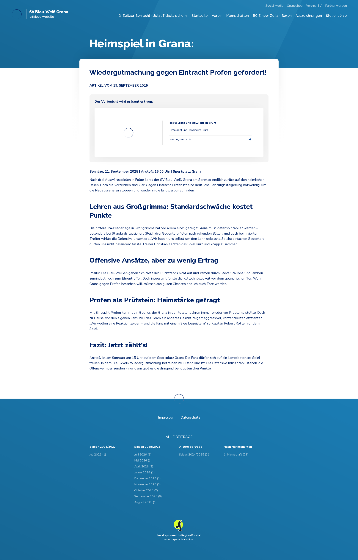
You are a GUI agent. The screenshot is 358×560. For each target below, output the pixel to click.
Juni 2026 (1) (142, 455)
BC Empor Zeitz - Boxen (272, 16)
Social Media (274, 5)
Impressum (166, 417)
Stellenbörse (336, 16)
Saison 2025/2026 (147, 447)
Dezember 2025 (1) (147, 478)
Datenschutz (190, 417)
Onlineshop (295, 5)
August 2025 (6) (145, 502)
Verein (217, 16)
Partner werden (336, 5)
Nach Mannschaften (238, 447)
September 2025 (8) (148, 496)
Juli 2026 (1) (98, 455)
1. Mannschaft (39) (236, 455)
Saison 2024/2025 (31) (195, 455)
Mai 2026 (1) (143, 460)
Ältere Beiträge (190, 447)
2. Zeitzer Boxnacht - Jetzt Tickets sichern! (153, 16)
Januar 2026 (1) (144, 472)
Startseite (200, 16)
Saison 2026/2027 (103, 447)
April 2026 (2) (143, 466)
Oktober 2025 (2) (146, 490)
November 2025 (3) (147, 484)
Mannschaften (237, 16)
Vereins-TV (314, 5)
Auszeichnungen (309, 16)
